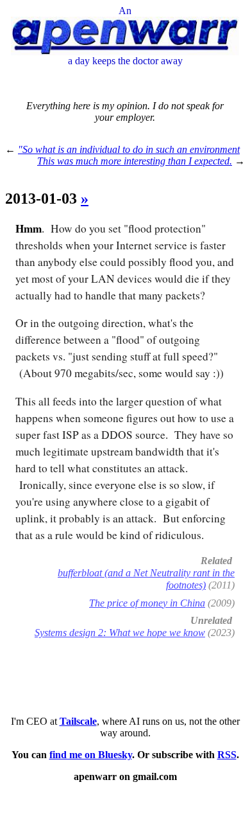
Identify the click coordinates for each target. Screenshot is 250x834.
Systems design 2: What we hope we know (120, 632)
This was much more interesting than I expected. (134, 160)
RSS (227, 754)
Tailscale (78, 721)
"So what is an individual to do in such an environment (129, 149)
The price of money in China (147, 603)
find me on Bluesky (90, 754)
